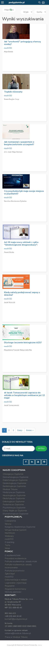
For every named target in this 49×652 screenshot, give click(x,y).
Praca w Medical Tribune (16, 637)
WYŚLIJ (41, 448)
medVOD (8, 48)
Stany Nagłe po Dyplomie (15, 510)
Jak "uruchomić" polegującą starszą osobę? (22, 43)
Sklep (7, 548)
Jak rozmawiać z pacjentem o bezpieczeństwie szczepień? (19, 143)
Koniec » (29, 430)
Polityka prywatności (14, 570)
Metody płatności (13, 592)
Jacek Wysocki (9, 302)
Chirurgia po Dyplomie (13, 474)
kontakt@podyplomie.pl (16, 619)
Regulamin (10, 585)
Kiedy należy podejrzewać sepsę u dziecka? (22, 293)
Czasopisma (10, 520)
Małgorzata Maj (26, 350)
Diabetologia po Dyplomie (15, 480)
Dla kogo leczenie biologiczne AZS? (23, 342)
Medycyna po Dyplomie (14, 492)
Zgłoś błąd (10, 573)
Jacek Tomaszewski (11, 405)
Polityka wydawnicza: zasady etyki (21, 561)
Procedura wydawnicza (15, 558)
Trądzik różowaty (13, 91)
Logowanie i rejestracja (15, 583)
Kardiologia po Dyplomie (14, 486)
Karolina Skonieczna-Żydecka (15, 201)
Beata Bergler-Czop (11, 99)
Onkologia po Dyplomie (14, 501)
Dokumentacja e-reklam (16, 579)
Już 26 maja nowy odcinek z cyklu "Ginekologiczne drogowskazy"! (21, 243)
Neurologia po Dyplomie (14, 495)
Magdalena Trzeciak (11, 350)
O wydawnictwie (13, 555)
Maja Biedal (8, 52)
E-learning (9, 542)
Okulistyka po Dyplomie (14, 498)
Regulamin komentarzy (15, 589)
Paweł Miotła (9, 252)
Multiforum (10, 533)
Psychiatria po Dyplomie (14, 507)
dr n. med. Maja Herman (13, 152)
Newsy (8, 524)
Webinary (9, 536)
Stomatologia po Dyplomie (15, 513)
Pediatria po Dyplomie (13, 504)
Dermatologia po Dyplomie (15, 477)
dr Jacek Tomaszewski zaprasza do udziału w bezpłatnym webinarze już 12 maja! (24, 395)
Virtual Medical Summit (15, 530)
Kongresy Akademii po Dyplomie (20, 527)
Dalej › (20, 430)
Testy (7, 545)
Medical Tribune (10, 489)
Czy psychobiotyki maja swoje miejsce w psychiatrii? (24, 192)
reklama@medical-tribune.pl (18, 633)
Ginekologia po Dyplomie (14, 483)
